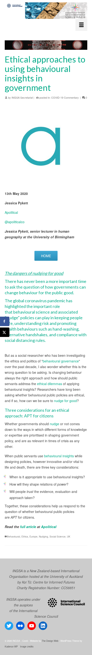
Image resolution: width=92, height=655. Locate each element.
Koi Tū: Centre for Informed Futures (48, 582)
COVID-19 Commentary (65, 97)
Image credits (26, 646)
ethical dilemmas (49, 383)
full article (28, 526)
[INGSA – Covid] (46, 10)
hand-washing (66, 329)
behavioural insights (59, 455)
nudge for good (65, 400)
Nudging (43, 536)
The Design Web (50, 640)
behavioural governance (61, 361)
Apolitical (11, 212)
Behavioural (13, 536)
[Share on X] (4, 332)
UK (68, 536)
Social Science (58, 536)
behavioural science (31, 312)
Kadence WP (11, 646)
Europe (33, 536)
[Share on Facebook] (4, 321)
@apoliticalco (15, 221)
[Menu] (81, 25)
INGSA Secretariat (22, 97)
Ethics (24, 536)
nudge (54, 423)
